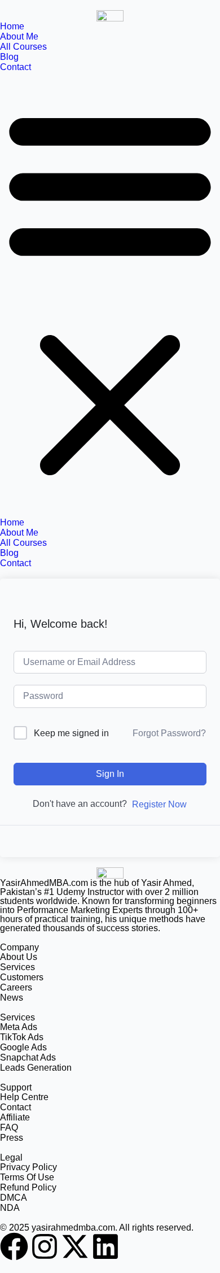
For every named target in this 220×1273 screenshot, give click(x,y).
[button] (110, 295)
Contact (15, 67)
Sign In (110, 774)
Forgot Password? (169, 733)
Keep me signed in (71, 733)
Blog (9, 57)
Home (12, 26)
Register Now (159, 804)
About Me (19, 36)
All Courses (23, 46)
